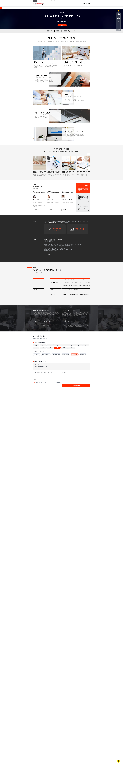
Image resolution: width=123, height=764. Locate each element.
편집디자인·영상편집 (45, 7)
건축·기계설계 (76, 7)
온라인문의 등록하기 (76, 385)
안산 (54, 0)
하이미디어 (35, 0)
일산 (65, 0)
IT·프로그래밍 (61, 7)
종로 (45, 0)
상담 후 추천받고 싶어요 (39, 367)
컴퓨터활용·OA (68, 7)
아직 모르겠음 (37, 364)
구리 (62, 0)
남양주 (72, 0)
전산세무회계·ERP (53, 7)
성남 (57, 0)
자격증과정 (82, 7)
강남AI (42, 0)
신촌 (48, 0)
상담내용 (64, 373)
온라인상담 (88, 7)
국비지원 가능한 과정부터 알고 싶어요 (41, 366)
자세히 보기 (58, 382)
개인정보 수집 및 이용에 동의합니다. (40, 382)
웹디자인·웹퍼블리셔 (36, 7)
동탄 (68, 0)
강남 (38, 0)
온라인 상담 (62, 25)
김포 (75, 0)
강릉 (78, 0)
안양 (59, 0)
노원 (51, 0)
